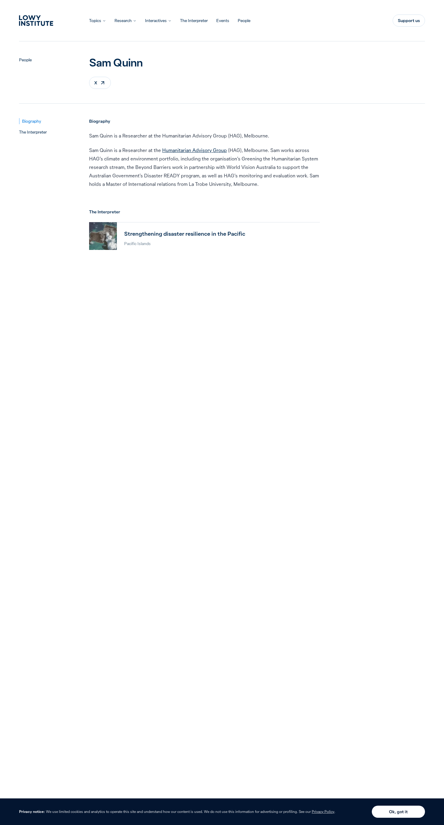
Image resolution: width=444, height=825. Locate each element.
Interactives (156, 20)
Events (222, 20)
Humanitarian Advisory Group (194, 150)
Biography (31, 121)
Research (123, 20)
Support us (409, 20)
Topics (95, 20)
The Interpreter (194, 20)
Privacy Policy (323, 811)
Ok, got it (398, 811)
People (244, 20)
